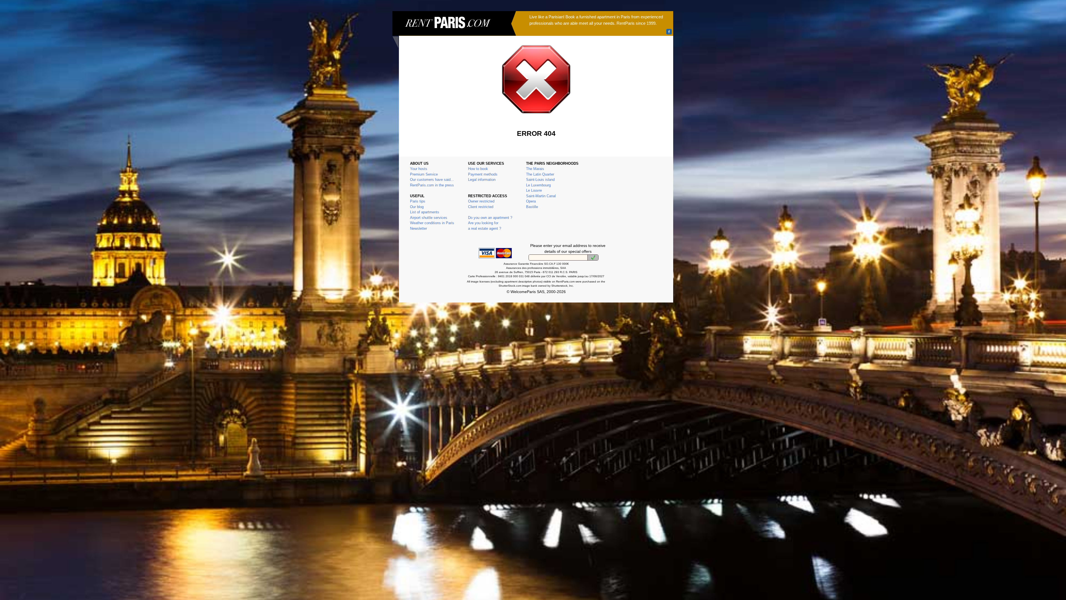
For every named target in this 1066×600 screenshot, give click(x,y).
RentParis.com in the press (432, 185)
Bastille (532, 207)
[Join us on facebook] (669, 31)
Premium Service (424, 174)
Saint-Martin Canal (541, 196)
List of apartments (424, 212)
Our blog (417, 207)
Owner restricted (481, 201)
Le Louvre (534, 190)
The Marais (535, 169)
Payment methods (482, 174)
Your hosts (418, 169)
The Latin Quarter (540, 174)
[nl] (593, 257)
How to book (478, 169)
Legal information (482, 180)
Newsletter (418, 228)
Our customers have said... (432, 180)
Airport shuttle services (428, 218)
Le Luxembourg (538, 185)
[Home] (454, 29)
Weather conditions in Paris (432, 223)
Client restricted (480, 207)
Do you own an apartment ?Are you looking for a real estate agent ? (490, 223)
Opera (531, 201)
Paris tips (417, 201)
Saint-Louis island (540, 180)
